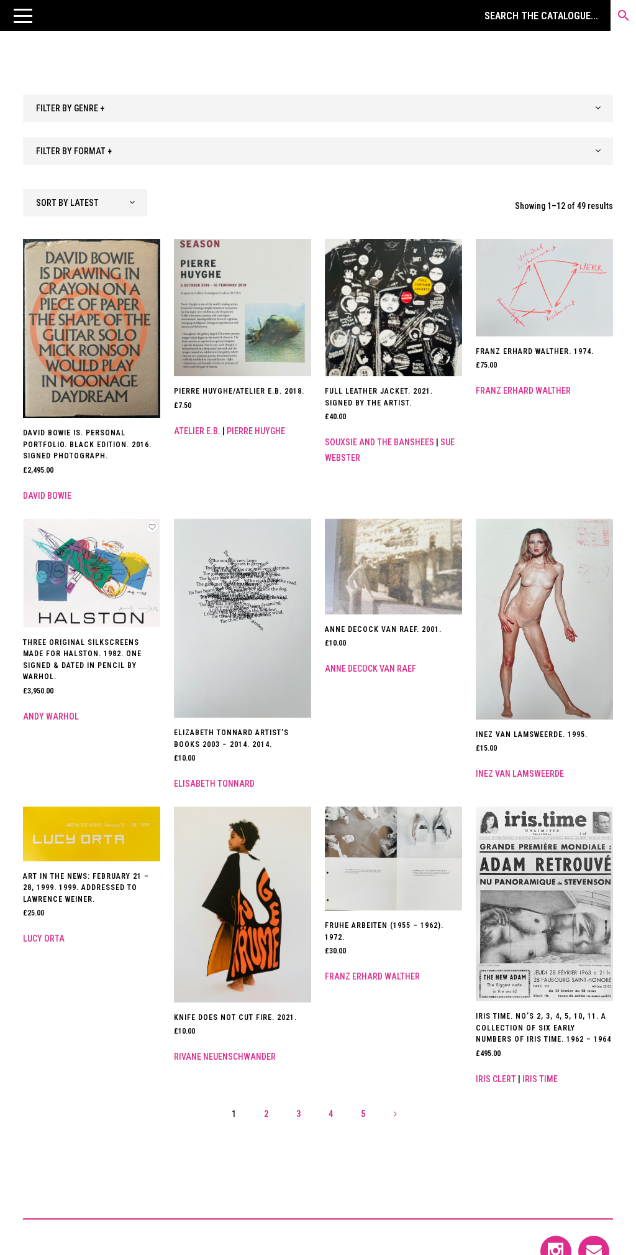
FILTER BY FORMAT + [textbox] (74, 151)
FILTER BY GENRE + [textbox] (70, 108)
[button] (23, 15)
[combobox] (318, 108)
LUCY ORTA (44, 938)
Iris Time (540, 1079)
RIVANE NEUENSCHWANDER (225, 1057)
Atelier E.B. (197, 431)
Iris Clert (496, 1079)
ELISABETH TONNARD (214, 784)
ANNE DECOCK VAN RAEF (370, 669)
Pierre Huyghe (256, 431)
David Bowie (47, 496)
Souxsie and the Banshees (379, 442)
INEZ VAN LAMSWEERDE (520, 774)
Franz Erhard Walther (523, 391)
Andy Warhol (51, 716)
